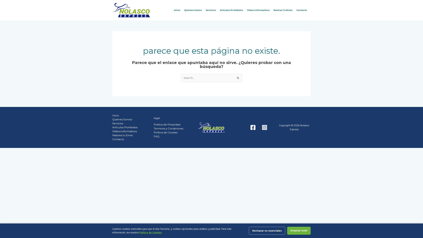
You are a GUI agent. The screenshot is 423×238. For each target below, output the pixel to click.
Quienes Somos (193, 10)
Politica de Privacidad (167, 124)
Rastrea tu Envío (283, 10)
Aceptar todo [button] (298, 230)
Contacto (301, 10)
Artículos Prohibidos (231, 10)
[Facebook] (253, 127)
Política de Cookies (165, 132)
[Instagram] (264, 127)
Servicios (211, 10)
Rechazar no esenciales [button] (267, 230)
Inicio (177, 10)
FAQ (156, 136)
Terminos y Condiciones (168, 128)
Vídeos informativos (258, 10)
